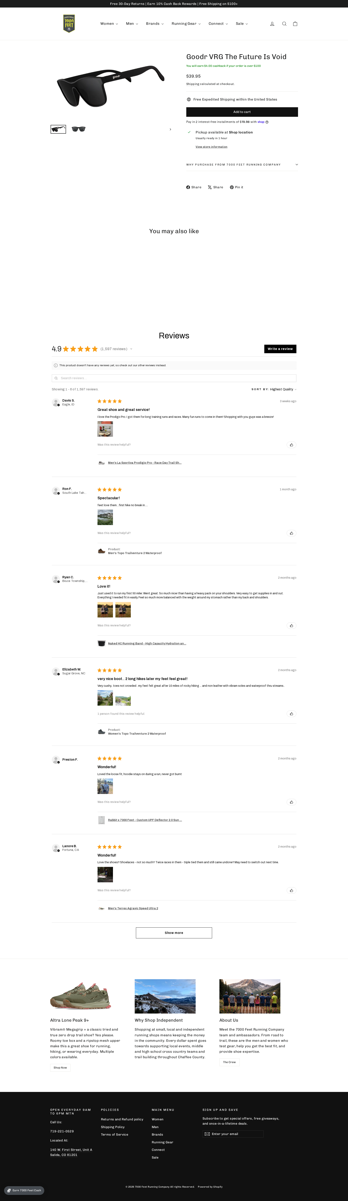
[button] (131, 349)
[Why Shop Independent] (165, 996)
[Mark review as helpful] (291, 445)
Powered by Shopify (210, 1186)
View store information (211, 146)
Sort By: (260, 389)
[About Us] (249, 996)
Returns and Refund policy (122, 1119)
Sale (240, 23)
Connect (217, 23)
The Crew (229, 1062)
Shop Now (60, 1067)
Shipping (192, 84)
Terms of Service (114, 1134)
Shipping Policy (113, 1127)
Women (107, 23)
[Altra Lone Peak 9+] (80, 996)
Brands (153, 23)
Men (130, 23)
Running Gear (184, 23)
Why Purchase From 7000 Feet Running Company (233, 164)
